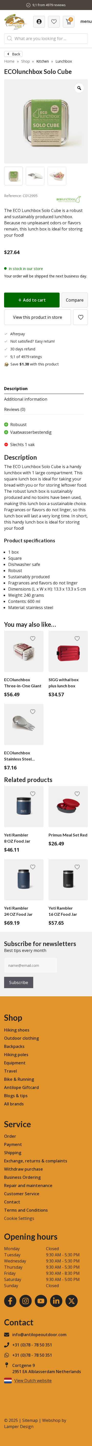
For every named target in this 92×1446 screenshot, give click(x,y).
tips (24, 1095)
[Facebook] (10, 1301)
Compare (75, 300)
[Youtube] (41, 1301)
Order (10, 1136)
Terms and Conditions (26, 1210)
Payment (13, 1144)
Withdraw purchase (23, 1169)
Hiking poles (16, 1054)
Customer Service (21, 1194)
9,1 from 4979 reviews (49, 5)
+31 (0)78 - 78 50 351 (32, 1345)
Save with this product (34, 364)
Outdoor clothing (21, 1038)
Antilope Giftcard (21, 1087)
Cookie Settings (19, 1218)
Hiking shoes (16, 1030)
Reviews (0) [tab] (14, 409)
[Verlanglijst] (39, 21)
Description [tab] (16, 388)
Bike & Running (19, 1079)
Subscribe (18, 982)
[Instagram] (25, 1301)
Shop (25, 61)
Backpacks (14, 1046)
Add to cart (34, 300)
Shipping (12, 1152)
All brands (14, 1104)
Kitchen (42, 61)
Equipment (15, 1063)
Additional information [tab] (25, 399)
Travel (10, 1071)
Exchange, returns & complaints (35, 1161)
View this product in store (37, 317)
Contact (12, 1202)
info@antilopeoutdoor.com (39, 1334)
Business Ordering (22, 1177)
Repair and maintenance (28, 1185)
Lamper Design (18, 1426)
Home (9, 61)
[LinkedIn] (56, 1301)
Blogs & (11, 1095)
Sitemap (30, 1420)
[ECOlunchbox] (69, 204)
